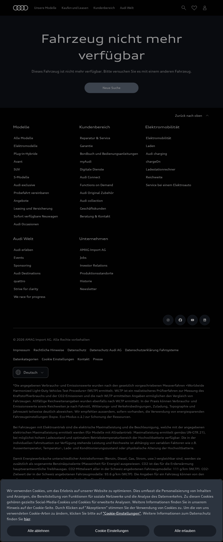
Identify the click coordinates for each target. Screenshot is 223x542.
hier (27, 519)
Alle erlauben (185, 531)
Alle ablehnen (38, 531)
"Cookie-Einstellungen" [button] (122, 513)
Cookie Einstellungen (111, 531)
